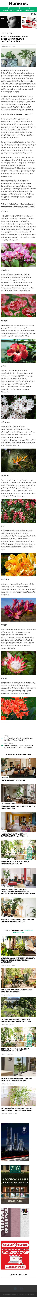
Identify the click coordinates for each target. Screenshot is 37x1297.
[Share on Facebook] (2, 730)
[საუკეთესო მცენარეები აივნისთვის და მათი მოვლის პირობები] (18, 978)
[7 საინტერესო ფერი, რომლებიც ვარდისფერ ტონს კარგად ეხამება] (18, 822)
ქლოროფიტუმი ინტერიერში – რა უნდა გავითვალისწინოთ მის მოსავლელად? (16, 1109)
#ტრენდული (30, 10)
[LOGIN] (35, 14)
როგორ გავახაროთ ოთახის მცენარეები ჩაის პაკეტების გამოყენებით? (17, 921)
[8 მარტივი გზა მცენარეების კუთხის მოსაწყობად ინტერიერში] (18, 850)
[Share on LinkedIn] (5, 730)
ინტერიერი (5, 777)
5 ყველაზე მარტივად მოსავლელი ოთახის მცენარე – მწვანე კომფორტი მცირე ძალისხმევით (18, 960)
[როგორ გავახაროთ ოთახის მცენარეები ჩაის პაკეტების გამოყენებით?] (18, 907)
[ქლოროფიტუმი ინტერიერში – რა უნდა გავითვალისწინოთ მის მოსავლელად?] (18, 1096)
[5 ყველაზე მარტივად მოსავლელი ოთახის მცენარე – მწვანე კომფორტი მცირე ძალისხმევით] (18, 946)
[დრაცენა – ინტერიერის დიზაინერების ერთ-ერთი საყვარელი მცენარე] (18, 1066)
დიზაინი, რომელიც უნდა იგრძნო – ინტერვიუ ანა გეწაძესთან (9, 26)
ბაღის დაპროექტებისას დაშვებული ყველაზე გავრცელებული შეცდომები (16, 1020)
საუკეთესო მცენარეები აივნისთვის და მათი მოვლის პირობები (16, 991)
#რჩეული (20, 10)
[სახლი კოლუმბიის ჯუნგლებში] (18, 768)
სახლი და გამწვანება (7, 859)
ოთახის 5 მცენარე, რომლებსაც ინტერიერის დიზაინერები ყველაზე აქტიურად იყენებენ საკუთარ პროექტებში (18, 892)
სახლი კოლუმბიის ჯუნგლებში (13, 780)
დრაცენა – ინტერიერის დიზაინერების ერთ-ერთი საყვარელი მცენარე (16, 1080)
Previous (1, 22)
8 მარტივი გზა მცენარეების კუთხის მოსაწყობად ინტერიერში (15, 863)
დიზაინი (4, 831)
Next (36, 22)
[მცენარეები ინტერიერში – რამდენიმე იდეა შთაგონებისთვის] (18, 794)
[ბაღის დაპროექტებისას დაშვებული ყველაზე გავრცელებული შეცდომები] (18, 1007)
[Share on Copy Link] (9, 730)
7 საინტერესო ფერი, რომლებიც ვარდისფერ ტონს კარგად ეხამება (14, 835)
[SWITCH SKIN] (32, 14)
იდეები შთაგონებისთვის (8, 803)
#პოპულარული (8, 10)
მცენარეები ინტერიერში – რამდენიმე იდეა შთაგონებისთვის (18, 807)
